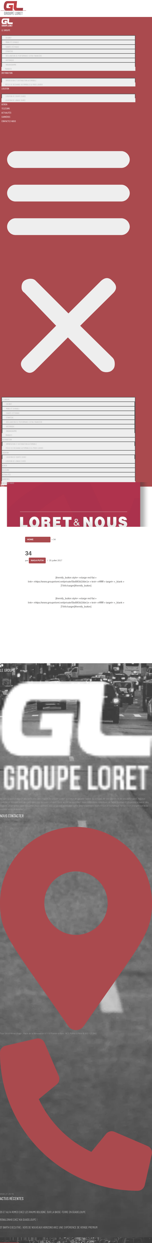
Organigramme (11, 64)
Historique (10, 60)
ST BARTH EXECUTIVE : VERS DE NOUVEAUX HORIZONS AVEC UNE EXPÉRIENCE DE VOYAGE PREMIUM (48, 1227)
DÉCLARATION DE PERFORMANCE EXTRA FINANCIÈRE (24, 55)
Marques (8, 69)
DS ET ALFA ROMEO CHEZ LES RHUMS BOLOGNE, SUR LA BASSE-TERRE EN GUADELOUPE (43, 1212)
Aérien (4, 104)
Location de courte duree (16, 96)
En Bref (9, 37)
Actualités (6, 112)
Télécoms (5, 108)
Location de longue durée (15, 100)
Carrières (5, 116)
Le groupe (5, 30)
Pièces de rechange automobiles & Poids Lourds (24, 84)
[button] (68, 258)
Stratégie (9, 51)
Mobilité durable (12, 42)
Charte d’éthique (12, 47)
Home (30, 539)
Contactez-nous (8, 121)
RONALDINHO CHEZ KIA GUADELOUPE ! (18, 1219)
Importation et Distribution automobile (21, 80)
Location (5, 88)
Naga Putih (37, 560)
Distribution (6, 72)
